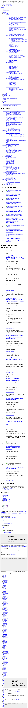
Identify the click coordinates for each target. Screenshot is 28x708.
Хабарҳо (5, 94)
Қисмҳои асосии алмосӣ (14, 65)
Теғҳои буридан (12, 84)
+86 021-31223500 (7, 5)
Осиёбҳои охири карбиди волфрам (17, 27)
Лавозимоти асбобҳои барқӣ (12, 87)
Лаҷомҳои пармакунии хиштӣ (16, 36)
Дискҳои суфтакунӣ (13, 85)
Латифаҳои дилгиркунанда (15, 57)
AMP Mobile (3, 512)
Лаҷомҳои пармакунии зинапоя (16, 20)
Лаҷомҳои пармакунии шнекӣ (16, 53)
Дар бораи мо (6, 93)
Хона (4, 12)
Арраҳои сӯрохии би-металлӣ (15, 73)
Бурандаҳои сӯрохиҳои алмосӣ (16, 74)
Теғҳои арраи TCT (13, 52)
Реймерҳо (11, 30)
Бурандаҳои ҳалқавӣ (13, 24)
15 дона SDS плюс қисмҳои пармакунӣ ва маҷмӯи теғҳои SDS (15, 423)
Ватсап (5, 527)
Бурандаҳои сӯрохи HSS (14, 76)
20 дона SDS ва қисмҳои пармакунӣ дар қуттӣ (13, 379)
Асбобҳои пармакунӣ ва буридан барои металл (14, 111)
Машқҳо (24, 513)
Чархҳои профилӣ (13, 69)
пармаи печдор (4, 513)
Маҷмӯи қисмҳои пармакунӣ (15, 18)
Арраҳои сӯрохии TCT (14, 77)
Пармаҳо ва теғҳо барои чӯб (12, 51)
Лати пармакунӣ (14, 513)
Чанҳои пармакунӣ (13, 88)
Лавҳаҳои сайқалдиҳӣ (14, 71)
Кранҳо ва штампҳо (13, 28)
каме (9, 513)
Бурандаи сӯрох (12, 83)
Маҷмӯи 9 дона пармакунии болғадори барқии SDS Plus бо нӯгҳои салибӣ (15, 337)
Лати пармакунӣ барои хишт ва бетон (15, 35)
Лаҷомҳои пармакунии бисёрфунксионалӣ (14, 46)
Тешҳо (10, 47)
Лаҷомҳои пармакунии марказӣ (16, 19)
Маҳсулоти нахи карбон (11, 91)
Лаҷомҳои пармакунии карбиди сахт (17, 29)
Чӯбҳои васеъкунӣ (13, 49)
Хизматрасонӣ (6, 95)
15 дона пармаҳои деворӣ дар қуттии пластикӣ (15, 398)
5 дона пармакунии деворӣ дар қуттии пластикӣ (15, 467)
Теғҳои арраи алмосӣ (13, 63)
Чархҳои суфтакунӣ (13, 66)
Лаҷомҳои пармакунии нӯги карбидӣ (17, 22)
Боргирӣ (5, 96)
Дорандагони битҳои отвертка (16, 89)
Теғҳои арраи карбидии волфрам (16, 34)
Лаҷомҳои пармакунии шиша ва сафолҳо (15, 173)
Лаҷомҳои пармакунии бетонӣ (16, 38)
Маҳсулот (5, 13)
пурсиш (8, 290)
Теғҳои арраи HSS (13, 33)
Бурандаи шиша (12, 82)
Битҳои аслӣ (11, 44)
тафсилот (12, 290)
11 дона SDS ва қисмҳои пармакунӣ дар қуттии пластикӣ (13, 447)
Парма (20, 513)
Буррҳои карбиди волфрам (15, 31)
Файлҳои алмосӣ (13, 68)
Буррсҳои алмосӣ (13, 67)
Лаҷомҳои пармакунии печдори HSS (17, 17)
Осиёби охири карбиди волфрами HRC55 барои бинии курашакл (15, 240)
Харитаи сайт (23, 511)
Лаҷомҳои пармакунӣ (6, 514)
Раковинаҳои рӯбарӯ (13, 23)
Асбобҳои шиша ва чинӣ (12, 78)
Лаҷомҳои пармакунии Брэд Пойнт (17, 56)
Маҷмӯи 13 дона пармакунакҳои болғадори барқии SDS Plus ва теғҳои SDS (15, 299)
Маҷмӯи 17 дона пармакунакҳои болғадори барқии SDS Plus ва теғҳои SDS (15, 257)
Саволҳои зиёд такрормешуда (10, 98)
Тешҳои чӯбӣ (12, 61)
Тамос (4, 99)
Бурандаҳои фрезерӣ (13, 58)
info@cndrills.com (7, 4)
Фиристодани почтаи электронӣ (8, 517)
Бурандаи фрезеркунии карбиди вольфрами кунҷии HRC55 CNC (14, 230)
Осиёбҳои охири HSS (14, 25)
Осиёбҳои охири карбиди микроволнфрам (13, 202)
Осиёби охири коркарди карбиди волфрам (13, 194)
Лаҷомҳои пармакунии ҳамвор (16, 55)
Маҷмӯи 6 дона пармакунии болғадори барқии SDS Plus (14, 358)
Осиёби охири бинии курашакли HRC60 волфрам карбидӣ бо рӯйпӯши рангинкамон (14, 220)
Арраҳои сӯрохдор (13, 60)
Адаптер (11, 90)
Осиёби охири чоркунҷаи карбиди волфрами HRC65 (14, 210)
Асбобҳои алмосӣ (10, 62)
